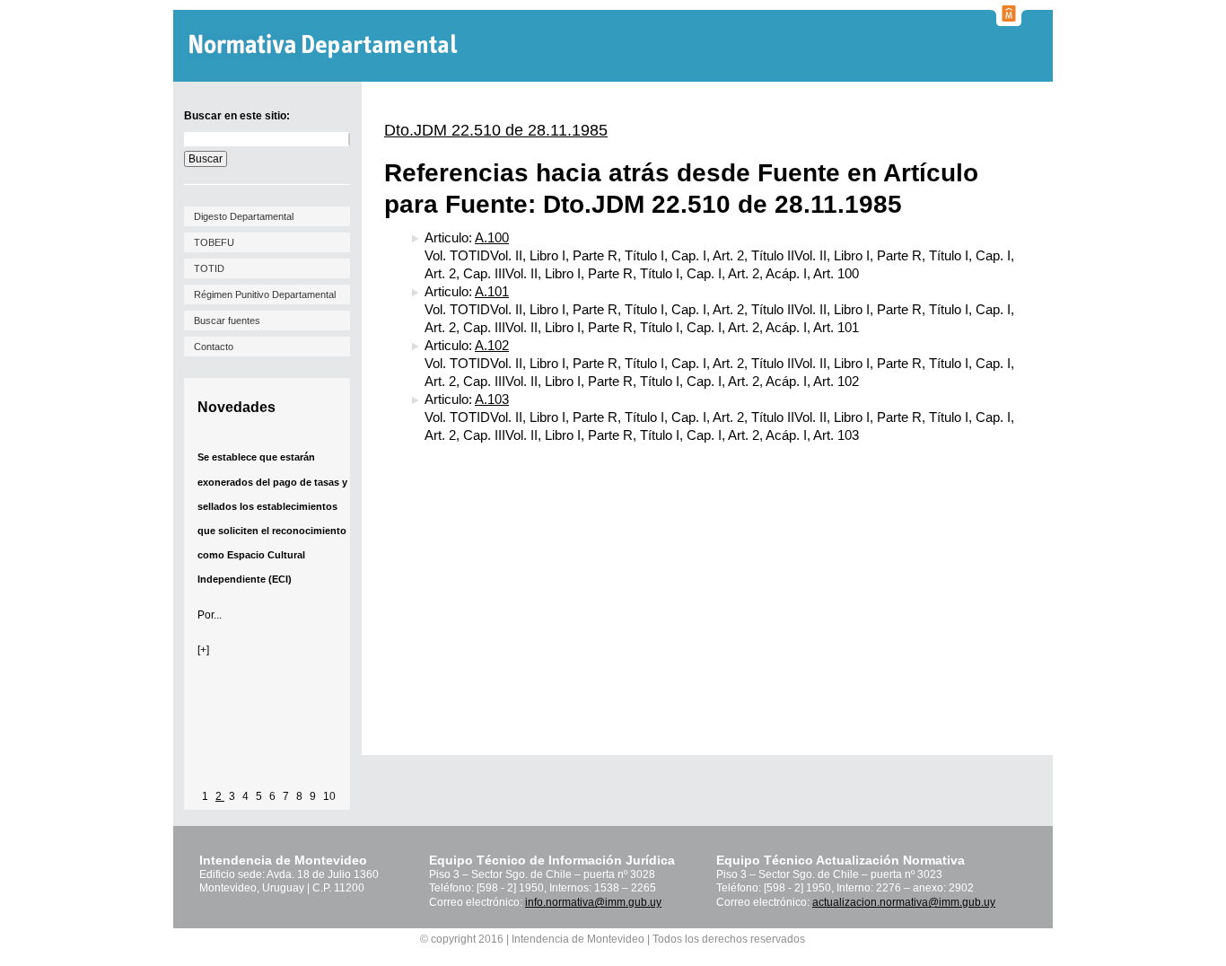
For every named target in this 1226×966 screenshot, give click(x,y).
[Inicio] (325, 46)
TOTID (209, 268)
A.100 (492, 237)
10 (329, 796)
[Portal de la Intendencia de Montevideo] (1009, 21)
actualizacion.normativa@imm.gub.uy (903, 902)
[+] (203, 650)
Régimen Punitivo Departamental (265, 294)
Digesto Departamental (243, 216)
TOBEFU (214, 242)
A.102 (492, 345)
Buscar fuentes (227, 320)
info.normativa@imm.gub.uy (593, 902)
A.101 (492, 291)
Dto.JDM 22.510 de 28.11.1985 (496, 130)
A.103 (492, 399)
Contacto (213, 346)
